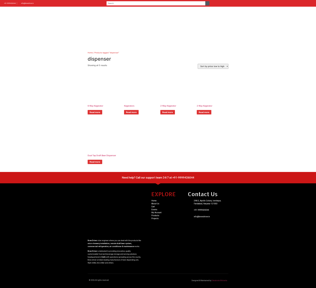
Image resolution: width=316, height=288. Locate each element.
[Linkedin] (309, 3)
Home (90, 53)
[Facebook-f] (301, 3)
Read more (95, 112)
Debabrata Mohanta (219, 280)
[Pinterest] (313, 3)
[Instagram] (305, 3)
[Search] (207, 3)
